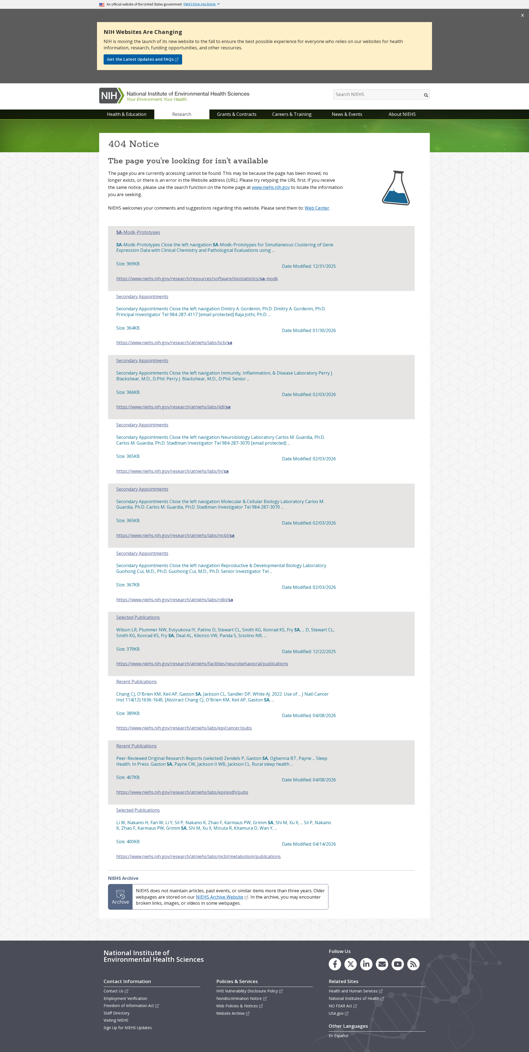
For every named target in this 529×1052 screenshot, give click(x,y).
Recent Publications (136, 682)
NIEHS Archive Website (219, 897)
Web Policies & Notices (237, 1005)
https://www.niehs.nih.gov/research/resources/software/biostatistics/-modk (197, 279)
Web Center (317, 208)
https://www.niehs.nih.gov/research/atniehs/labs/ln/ (172, 471)
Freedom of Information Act (129, 1005)
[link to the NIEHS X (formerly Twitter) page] (350, 964)
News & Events (347, 114)
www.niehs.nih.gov (271, 187)
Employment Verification (125, 998)
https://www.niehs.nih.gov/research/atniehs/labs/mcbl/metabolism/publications (198, 856)
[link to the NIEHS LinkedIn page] (366, 964)
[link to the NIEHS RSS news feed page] (413, 964)
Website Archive (230, 1013)
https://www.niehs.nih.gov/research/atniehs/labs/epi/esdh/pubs (182, 792)
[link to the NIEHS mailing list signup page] (382, 964)
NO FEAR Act (340, 1005)
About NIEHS (402, 114)
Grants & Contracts (237, 114)
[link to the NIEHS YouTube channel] (398, 964)
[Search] (426, 95)
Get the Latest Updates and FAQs (140, 59)
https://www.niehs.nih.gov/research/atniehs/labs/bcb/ (174, 343)
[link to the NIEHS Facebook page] (335, 964)
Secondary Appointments (142, 297)
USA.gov (336, 1013)
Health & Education (126, 114)
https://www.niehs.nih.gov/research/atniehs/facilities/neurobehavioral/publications (202, 664)
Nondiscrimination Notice (239, 998)
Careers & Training (292, 114)
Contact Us (113, 991)
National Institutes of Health (354, 998)
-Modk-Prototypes (138, 232)
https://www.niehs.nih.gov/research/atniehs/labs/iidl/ (173, 407)
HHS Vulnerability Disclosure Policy (247, 991)
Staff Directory (116, 1013)
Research (181, 114)
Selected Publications (138, 617)
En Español (338, 1035)
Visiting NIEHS (116, 1020)
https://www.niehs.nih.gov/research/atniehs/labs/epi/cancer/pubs (184, 728)
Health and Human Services (353, 991)
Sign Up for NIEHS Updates (128, 1027)
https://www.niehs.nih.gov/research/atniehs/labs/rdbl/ (174, 600)
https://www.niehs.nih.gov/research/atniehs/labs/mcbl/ (175, 535)
